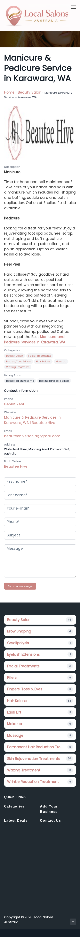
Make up (61, 361)
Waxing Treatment (17, 367)
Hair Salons (43, 361)
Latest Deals (16, 820)
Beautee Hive (15, 466)
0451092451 (14, 404)
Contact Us (50, 820)
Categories (14, 806)
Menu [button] (68, 7)
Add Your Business (49, 809)
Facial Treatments (39, 355)
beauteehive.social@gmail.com (32, 436)
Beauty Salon (29, 92)
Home (9, 92)
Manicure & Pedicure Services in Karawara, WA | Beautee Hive (32, 420)
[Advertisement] (40, 875)
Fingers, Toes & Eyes (18, 361)
